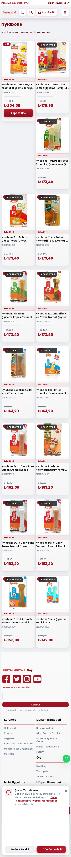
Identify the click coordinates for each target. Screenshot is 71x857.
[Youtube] (38, 682)
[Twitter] (17, 682)
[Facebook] (7, 682)
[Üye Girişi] (22, 12)
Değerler (9, 738)
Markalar (9, 754)
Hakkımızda (10, 728)
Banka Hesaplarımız (47, 746)
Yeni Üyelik (42, 771)
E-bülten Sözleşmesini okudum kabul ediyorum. (31, 710)
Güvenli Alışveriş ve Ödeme (47, 740)
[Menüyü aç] (65, 12)
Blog (30, 670)
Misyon (8, 733)
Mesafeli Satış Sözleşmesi (18, 748)
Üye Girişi (41, 766)
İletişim (40, 752)
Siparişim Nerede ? (59, 2)
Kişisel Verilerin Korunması (18, 743)
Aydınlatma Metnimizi (44, 800)
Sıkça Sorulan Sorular (48, 733)
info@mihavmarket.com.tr (15, 2)
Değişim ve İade (45, 728)
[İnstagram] (28, 682)
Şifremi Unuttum (45, 776)
